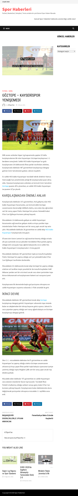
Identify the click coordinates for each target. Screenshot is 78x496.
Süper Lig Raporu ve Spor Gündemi (9, 472)
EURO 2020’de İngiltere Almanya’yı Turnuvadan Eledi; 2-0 (27, 472)
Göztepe (5, 186)
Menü (7, 28)
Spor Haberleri (16, 9)
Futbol (5, 91)
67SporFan (11, 105)
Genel (11, 91)
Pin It (28, 111)
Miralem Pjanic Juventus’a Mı (44, 472)
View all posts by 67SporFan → (14, 438)
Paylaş (8, 111)
